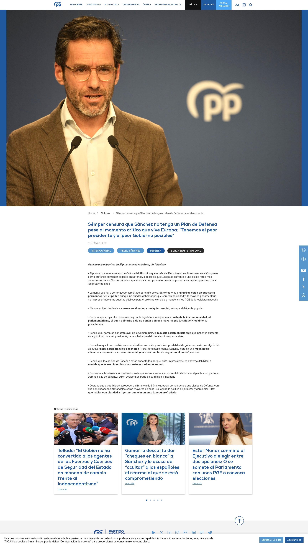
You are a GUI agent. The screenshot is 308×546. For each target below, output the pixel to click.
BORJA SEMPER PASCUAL (186, 250)
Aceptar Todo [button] (294, 540)
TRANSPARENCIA (130, 4)
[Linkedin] (194, 533)
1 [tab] (146, 500)
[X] (161, 533)
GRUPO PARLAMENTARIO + (168, 4)
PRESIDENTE (76, 4)
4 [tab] (157, 500)
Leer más (62, 489)
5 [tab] (161, 500)
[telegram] (210, 533)
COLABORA (208, 4)
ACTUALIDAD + (111, 4)
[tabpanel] (86, 454)
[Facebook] (169, 533)
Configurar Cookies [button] (271, 540)
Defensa (155, 250)
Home (91, 213)
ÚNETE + (147, 4)
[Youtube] (153, 533)
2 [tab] (150, 500)
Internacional (101, 250)
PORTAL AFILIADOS (224, 4)
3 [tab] (154, 500)
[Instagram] (177, 533)
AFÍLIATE (193, 4)
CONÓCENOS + (93, 4)
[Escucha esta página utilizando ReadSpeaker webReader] (303, 260)
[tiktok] (201, 533)
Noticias (105, 213)
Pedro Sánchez (130, 250)
